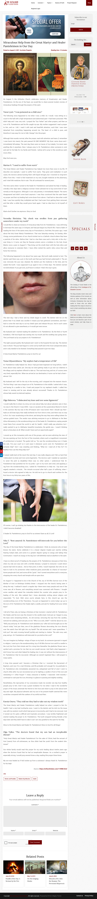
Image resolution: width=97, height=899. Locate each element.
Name (13, 830)
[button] (78, 122)
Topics (49, 3)
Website (55, 830)
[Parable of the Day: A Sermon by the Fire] (13, 866)
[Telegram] (86, 248)
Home (33, 3)
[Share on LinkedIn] (1, 455)
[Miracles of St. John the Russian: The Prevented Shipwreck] (57, 866)
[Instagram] (72, 248)
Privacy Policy (89, 895)
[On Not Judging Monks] (35, 866)
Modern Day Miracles (24, 779)
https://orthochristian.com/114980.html (53, 769)
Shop (89, 3)
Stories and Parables (10, 779)
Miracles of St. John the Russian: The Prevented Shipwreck (56, 881)
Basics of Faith (59, 3)
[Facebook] (77, 248)
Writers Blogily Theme (54, 896)
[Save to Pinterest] (1, 451)
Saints (34, 779)
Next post (95, 227)
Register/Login (35, 8)
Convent (40, 3)
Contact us (79, 895)
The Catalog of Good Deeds (19, 896)
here (75, 315)
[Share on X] (1, 448)
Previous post (2, 227)
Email (34, 830)
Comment (35, 805)
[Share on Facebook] (1, 444)
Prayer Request (72, 3)
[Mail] (81, 248)
